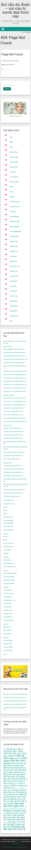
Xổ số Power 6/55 (8, 543)
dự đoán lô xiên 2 (22, 808)
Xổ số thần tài (13, 211)
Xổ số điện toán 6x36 (15, 201)
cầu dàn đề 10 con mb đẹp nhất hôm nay (15, 384)
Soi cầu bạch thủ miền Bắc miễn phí (14, 818)
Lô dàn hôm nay (10, 813)
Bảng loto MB (7, 633)
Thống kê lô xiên (14, 246)
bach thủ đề (18, 758)
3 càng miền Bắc (13, 750)
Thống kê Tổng (13, 271)
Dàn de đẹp (8, 799)
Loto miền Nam (13, 291)
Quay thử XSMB (13, 301)
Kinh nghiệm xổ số (8, 500)
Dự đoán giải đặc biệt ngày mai (13, 804)
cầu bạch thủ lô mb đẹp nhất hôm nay (14, 362)
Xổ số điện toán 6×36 (9, 566)
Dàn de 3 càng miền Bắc (19, 788)
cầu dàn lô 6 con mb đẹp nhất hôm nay (14, 401)
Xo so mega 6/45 (14, 176)
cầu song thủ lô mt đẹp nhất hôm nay (14, 452)
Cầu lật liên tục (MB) (14, 221)
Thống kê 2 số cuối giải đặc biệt (14, 823)
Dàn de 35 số (14, 792)
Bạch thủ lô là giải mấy (13, 765)
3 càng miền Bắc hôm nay (13, 752)
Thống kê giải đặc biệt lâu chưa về (14, 828)
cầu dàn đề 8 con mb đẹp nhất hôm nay (14, 381)
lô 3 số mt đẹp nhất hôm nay (11, 459)
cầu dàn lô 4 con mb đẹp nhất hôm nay (14, 391)
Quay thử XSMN (13, 306)
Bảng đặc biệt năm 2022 (14, 775)
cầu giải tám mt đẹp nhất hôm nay (13, 438)
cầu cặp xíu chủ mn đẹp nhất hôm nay (14, 469)
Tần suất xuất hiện (14, 276)
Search (7, 89)
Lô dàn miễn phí (12, 815)
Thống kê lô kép (14, 251)
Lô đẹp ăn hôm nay (8, 504)
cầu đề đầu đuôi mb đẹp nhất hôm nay (14, 405)
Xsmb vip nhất (7, 346)
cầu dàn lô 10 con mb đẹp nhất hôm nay (14, 388)
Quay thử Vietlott (14, 316)
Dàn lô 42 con (20, 799)
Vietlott (5, 534)
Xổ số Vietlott (7, 550)
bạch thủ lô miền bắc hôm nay (14, 769)
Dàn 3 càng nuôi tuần (15, 786)
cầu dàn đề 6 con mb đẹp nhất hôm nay (14, 378)
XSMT (11, 147)
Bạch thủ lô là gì (10, 768)
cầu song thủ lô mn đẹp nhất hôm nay (14, 489)
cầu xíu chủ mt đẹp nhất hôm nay (12, 455)
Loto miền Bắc (13, 286)
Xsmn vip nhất (7, 463)
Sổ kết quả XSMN (14, 162)
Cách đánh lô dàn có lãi (14, 782)
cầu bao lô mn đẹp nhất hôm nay (12, 465)
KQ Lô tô (5, 624)
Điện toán (6, 557)
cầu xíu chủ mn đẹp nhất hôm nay (12, 493)
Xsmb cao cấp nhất (8, 395)
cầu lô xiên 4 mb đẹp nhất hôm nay (13, 415)
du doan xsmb (15, 783)
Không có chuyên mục (14, 810)
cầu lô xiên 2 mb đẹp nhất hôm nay (13, 408)
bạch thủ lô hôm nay (17, 763)
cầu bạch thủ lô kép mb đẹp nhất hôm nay (15, 359)
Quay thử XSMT (13, 311)
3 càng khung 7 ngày (12, 749)
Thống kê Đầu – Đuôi (15, 266)
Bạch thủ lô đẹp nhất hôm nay (15, 771)
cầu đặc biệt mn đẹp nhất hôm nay (13, 472)
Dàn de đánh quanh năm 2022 (15, 795)
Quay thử (5, 638)
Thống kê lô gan (13, 241)
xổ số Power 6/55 (14, 182)
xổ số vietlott (13, 172)
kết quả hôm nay (13, 152)
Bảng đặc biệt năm (11, 774)
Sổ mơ (11, 321)
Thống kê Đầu (13, 256)
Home (23, 32)
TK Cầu (5, 571)
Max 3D (11, 186)
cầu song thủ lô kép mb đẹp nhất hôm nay (15, 421)
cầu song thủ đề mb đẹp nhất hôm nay (14, 418)
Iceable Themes (15, 843)
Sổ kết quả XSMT (14, 167)
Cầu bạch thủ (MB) (14, 216)
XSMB (11, 137)
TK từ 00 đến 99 (13, 281)
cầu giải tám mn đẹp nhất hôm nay (13, 475)
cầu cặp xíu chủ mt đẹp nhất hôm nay (14, 431)
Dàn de (11, 788)
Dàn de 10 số (9, 790)
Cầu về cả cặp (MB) (14, 226)
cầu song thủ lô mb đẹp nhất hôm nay (14, 356)
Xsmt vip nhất (7, 425)
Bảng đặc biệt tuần (14, 777)
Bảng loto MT (7, 627)
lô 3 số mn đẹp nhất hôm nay (11, 496)
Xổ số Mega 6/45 (8, 546)
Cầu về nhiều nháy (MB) (15, 231)
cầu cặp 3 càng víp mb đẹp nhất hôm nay (15, 371)
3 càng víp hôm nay (13, 757)
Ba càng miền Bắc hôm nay (15, 761)
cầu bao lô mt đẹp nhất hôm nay (12, 428)
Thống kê (12, 196)
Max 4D (11, 191)
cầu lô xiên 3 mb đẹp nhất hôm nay (13, 411)
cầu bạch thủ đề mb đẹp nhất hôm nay (14, 352)
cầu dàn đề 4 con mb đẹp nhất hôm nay (14, 374)
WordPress (18, 841)
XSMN (11, 142)
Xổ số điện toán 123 (14, 206)
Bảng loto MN (7, 630)
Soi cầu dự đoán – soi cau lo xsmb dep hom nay (15, 10)
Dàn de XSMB (17, 794)
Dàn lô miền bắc (10, 801)
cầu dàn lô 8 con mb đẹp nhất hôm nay (14, 398)
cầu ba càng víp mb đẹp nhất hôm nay (14, 349)
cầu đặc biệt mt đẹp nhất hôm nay (13, 435)
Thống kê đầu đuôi (14, 236)
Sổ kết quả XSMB (14, 157)
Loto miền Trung (14, 296)
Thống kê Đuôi (13, 261)
